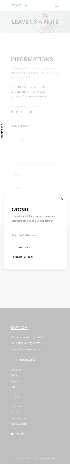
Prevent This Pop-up (24, 257)
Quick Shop (2, 131)
